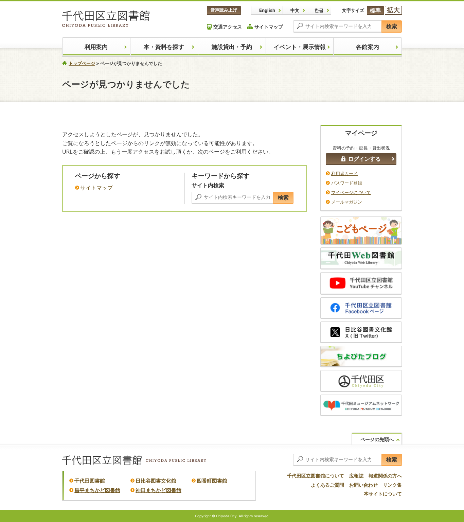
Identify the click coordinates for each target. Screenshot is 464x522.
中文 (294, 10)
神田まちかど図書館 (158, 490)
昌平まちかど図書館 (97, 490)
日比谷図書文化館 (156, 480)
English (267, 10)
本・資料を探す (164, 47)
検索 (391, 26)
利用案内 (96, 47)
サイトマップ (268, 27)
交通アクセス (227, 27)
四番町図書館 (212, 480)
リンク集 (392, 485)
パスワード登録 (346, 183)
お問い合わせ (363, 485)
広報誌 (356, 475)
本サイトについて (383, 494)
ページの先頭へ (377, 439)
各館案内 (367, 47)
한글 (319, 10)
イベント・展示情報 (300, 47)
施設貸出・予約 (232, 47)
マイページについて (351, 192)
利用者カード (344, 173)
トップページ (82, 63)
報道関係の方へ (385, 475)
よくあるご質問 (327, 485)
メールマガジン (346, 202)
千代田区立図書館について (315, 475)
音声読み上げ (224, 10)
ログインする (364, 158)
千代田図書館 (89, 480)
